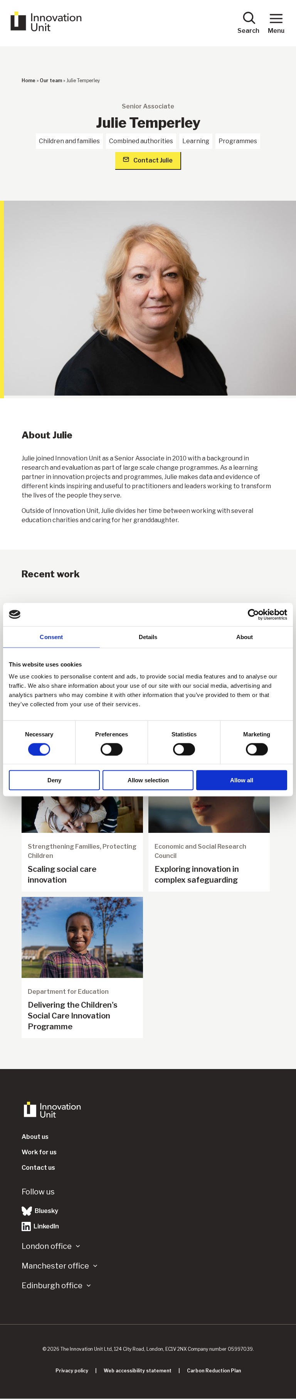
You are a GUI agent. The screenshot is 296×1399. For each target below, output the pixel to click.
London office (47, 1246)
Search (248, 30)
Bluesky (46, 1211)
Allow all (241, 780)
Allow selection (148, 780)
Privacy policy (72, 1371)
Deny (54, 780)
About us (35, 1136)
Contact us (38, 1167)
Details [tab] (148, 636)
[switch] (112, 749)
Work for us (39, 1152)
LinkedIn (45, 1226)
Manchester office (55, 1265)
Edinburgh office (52, 1285)
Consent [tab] (51, 636)
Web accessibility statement (138, 1371)
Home (28, 80)
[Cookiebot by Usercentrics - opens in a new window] (253, 614)
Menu (276, 30)
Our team (51, 80)
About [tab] (244, 636)
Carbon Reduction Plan (214, 1371)
